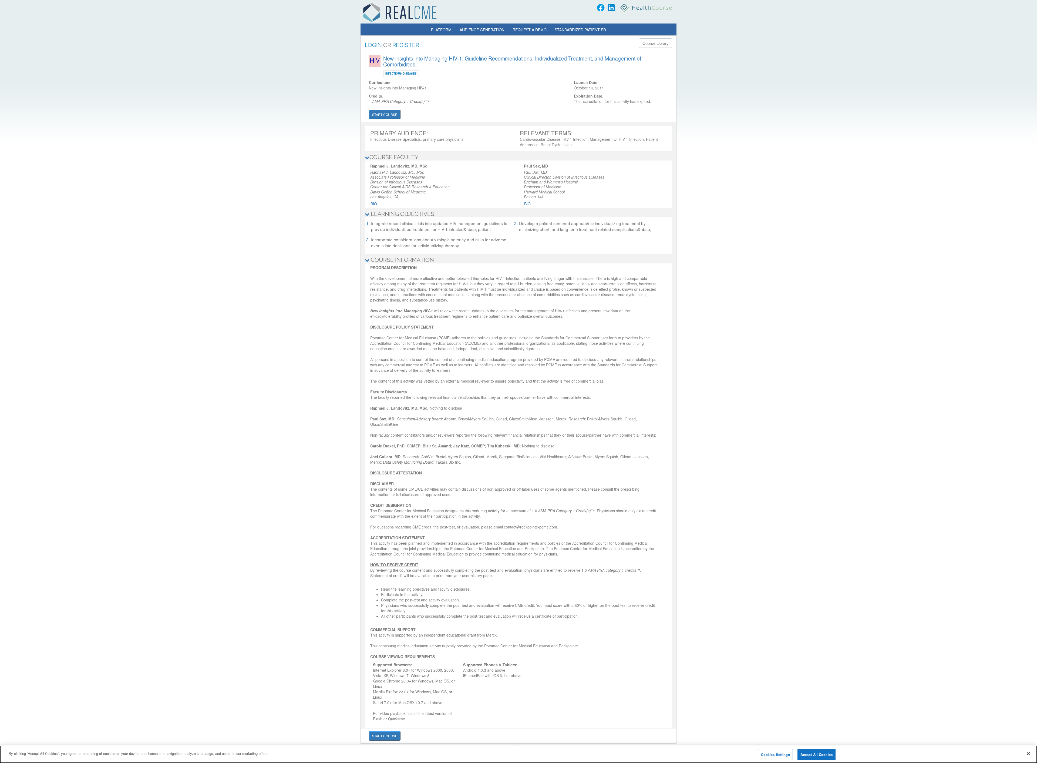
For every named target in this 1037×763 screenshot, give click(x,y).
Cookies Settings (775, 754)
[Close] (1028, 753)
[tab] (518, 157)
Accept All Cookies (816, 754)
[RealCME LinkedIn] (611, 7)
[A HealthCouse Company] (646, 7)
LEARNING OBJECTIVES (401, 213)
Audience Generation (482, 29)
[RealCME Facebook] (600, 7)
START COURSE (384, 114)
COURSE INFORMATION (401, 259)
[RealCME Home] (400, 12)
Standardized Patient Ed (580, 29)
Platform (441, 29)
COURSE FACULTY (393, 157)
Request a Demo (530, 29)
